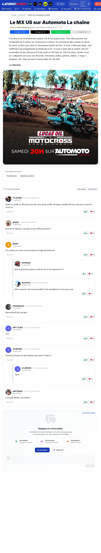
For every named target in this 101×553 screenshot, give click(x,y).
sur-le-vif (22, 15)
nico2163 (26, 283)
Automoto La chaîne (27, 176)
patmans (26, 263)
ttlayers (17, 198)
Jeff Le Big (18, 327)
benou (16, 222)
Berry (15, 244)
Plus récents (92, 189)
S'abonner (60, 450)
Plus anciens (82, 189)
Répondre (10, 211)
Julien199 (17, 349)
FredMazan (18, 306)
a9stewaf (18, 391)
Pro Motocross (12, 176)
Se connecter (42, 450)
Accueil (13, 15)
